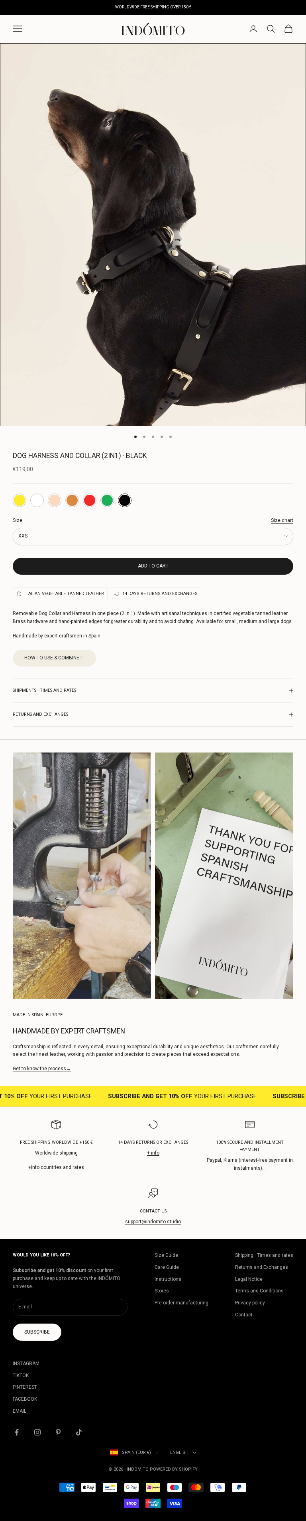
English (179, 1452)
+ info (153, 1153)
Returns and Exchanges (261, 1267)
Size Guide (166, 1255)
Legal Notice (249, 1279)
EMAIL (19, 1411)
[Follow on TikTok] (79, 1432)
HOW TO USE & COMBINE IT (54, 658)
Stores (162, 1291)
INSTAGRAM (26, 1363)
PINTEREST (25, 1387)
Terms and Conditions (259, 1291)
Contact (244, 1315)
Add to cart (153, 566)
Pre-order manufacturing (181, 1303)
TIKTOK (21, 1375)
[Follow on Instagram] (37, 1432)
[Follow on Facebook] (17, 1432)
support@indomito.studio (153, 1221)
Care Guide (167, 1267)
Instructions (168, 1279)
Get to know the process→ (42, 1068)
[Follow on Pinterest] (58, 1432)
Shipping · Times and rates (264, 1255)
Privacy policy (250, 1303)
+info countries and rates (56, 1167)
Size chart (282, 520)
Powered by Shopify (174, 1469)
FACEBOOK (25, 1399)
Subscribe (37, 1332)
